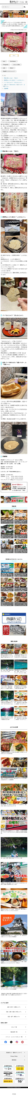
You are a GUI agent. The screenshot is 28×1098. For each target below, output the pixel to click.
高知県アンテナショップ (8, 71)
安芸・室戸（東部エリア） (17, 1016)
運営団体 (18, 1060)
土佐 (4, 68)
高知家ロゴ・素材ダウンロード (15, 1052)
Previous (0, 14)
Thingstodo (5, 64)
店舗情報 (6, 88)
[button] (24, 7)
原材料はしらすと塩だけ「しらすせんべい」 (14, 80)
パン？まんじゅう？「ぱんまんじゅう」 (13, 82)
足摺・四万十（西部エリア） (16, 1007)
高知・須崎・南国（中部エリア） (16, 1011)
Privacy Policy (18, 1056)
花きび (11, 68)
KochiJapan (13, 61)
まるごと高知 (16, 64)
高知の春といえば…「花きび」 (11, 78)
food (4, 61)
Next (27, 14)
